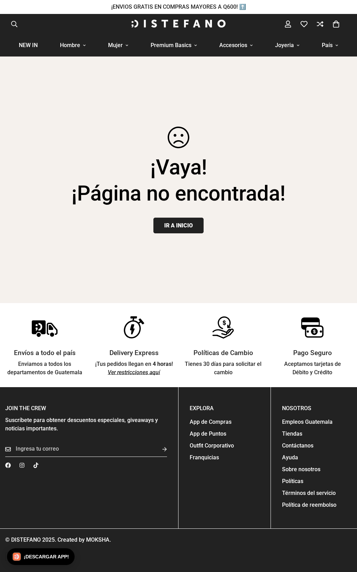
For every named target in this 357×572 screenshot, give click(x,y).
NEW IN (28, 45)
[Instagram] (22, 465)
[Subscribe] (159, 449)
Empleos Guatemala (307, 422)
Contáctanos (297, 445)
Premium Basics (171, 45)
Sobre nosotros (301, 469)
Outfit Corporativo (212, 445)
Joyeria (284, 45)
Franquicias (204, 457)
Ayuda (290, 457)
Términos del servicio (309, 493)
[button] (336, 24)
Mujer (115, 45)
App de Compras (210, 422)
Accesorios (233, 45)
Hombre (70, 45)
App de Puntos (208, 433)
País (327, 45)
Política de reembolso (309, 505)
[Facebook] (8, 465)
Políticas (292, 481)
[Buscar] (14, 24)
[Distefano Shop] (178, 24)
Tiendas (292, 433)
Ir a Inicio (178, 225)
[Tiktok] (36, 465)
